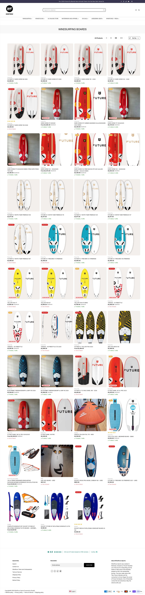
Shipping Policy (17, 574)
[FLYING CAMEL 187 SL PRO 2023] (124, 371)
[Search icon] (104, 10)
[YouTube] (129, 1)
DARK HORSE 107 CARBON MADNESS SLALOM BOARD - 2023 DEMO (90, 124)
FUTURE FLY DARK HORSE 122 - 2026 (118, 79)
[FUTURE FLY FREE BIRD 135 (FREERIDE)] (124, 239)
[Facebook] (121, 1)
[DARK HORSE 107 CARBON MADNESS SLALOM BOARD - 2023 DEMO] (90, 103)
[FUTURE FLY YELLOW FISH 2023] (90, 327)
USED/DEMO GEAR (96, 18)
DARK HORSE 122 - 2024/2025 (49, 169)
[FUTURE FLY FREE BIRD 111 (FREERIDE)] (57, 239)
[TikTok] (126, 1)
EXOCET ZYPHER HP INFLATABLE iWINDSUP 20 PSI (55, 526)
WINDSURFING (27, 18)
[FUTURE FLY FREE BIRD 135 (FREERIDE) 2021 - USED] (124, 461)
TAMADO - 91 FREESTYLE (115, 302)
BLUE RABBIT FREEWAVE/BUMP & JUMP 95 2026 (55, 390)
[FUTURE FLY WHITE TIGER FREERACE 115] (57, 195)
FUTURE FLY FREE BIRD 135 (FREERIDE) (119, 258)
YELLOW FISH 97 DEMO (81, 302)
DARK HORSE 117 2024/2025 (116, 123)
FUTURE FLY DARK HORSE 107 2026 (51, 79)
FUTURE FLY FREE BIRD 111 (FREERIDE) (51, 258)
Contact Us (16, 566)
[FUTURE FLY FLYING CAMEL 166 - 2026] (90, 371)
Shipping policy (39, 592)
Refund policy (9, 592)
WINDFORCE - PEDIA (112, 18)
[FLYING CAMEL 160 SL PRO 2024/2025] (23, 415)
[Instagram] (124, 1)
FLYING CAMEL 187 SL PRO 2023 (117, 390)
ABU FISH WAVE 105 (113, 346)
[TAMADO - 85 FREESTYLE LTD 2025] (57, 327)
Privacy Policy (16, 577)
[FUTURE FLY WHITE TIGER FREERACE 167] (23, 239)
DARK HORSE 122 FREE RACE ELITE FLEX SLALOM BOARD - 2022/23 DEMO (88, 170)
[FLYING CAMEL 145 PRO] (57, 415)
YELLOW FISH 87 (46, 302)
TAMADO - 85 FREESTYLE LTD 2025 (51, 346)
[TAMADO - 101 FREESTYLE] (23, 327)
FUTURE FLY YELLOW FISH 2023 (83, 346)
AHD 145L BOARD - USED (48, 480)
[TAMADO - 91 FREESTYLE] (124, 283)
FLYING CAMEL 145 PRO (48, 434)
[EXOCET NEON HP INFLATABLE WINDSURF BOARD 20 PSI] (90, 506)
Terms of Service (17, 572)
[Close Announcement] (131, 1)
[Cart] (139, 10)
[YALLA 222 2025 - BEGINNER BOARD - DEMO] (124, 415)
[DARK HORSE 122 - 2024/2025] (57, 149)
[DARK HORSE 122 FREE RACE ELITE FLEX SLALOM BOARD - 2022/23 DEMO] (90, 149)
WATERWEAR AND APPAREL (70, 18)
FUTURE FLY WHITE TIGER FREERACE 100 (19, 215)
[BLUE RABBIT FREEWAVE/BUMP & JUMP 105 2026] (23, 371)
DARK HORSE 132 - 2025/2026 (116, 169)
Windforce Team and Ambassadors (22, 569)
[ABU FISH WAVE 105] (124, 327)
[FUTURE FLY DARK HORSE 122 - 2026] (124, 59)
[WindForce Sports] (9, 10)
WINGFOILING (39, 18)
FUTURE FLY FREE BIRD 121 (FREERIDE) (85, 258)
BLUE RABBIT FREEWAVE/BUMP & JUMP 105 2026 (21, 390)
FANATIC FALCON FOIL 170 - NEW (84, 434)
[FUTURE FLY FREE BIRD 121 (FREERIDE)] (90, 239)
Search (14, 564)
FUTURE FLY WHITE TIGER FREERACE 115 (52, 215)
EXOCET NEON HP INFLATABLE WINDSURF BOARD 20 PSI (89, 529)
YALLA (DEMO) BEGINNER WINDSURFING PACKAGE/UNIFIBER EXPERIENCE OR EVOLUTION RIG (22, 481)
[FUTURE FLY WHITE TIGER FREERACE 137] (124, 195)
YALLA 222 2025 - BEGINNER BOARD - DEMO (121, 436)
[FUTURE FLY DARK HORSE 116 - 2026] (90, 59)
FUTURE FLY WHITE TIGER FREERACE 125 (86, 215)
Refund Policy (16, 580)
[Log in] (136, 10)
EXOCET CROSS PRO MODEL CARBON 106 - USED (88, 480)
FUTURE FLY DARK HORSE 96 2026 (17, 79)
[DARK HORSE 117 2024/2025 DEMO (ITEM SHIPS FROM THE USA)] (23, 149)
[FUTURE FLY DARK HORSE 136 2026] (23, 103)
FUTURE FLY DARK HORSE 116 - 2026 (84, 79)
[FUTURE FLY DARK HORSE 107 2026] (57, 59)
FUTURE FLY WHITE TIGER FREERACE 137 (119, 215)
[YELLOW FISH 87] (57, 283)
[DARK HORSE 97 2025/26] (57, 103)
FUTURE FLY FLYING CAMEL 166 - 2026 (85, 390)
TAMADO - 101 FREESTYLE (14, 346)
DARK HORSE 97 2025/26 (48, 123)
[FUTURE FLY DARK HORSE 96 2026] (23, 59)
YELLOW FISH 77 (12, 302)
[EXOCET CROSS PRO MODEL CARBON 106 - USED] (90, 461)
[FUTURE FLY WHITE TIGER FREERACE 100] (23, 195)
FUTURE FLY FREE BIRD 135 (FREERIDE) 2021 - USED (122, 480)
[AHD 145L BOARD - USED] (57, 461)
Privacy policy (19, 592)
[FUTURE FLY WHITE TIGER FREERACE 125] (90, 195)
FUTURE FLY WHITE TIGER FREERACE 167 (19, 258)
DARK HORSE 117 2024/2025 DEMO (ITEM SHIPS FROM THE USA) (23, 170)
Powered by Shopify (29, 590)
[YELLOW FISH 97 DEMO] (90, 283)
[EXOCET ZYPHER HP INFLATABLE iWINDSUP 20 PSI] (57, 506)
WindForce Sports (19, 590)
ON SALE (84, 18)
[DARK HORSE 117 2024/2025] (124, 103)
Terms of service (28, 592)
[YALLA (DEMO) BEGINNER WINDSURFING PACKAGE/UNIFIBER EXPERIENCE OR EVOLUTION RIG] (23, 461)
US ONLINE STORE (53, 18)
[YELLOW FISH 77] (23, 283)
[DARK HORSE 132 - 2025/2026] (124, 149)
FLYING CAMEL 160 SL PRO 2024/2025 (18, 434)
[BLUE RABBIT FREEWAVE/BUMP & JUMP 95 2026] (57, 371)
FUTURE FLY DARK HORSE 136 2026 (17, 125)
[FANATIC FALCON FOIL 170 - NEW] (90, 415)
